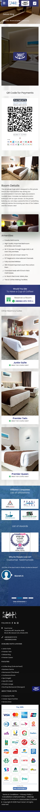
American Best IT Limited (28, 799)
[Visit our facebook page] (12, 623)
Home (6, 21)
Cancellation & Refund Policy (13, 797)
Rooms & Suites (15, 21)
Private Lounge (7, 684)
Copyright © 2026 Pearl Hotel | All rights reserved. (17, 803)
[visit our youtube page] (17, 623)
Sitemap (30, 797)
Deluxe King (6, 655)
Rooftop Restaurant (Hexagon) (13, 687)
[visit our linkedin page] (15, 623)
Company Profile (8, 696)
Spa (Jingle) (6, 678)
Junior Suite (20, 362)
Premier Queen (20, 474)
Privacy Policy (26, 794)
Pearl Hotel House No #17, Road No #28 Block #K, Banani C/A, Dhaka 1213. (16, 630)
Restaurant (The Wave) (10, 672)
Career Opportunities (10, 699)
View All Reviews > (20, 601)
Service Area (6, 702)
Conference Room (8, 675)
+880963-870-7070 (23, 301)
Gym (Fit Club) (7, 681)
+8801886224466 (10, 640)
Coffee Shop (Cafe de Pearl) (12, 666)
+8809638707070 (10, 637)
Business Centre (8, 669)
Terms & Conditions (10, 794)
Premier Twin (20, 418)
